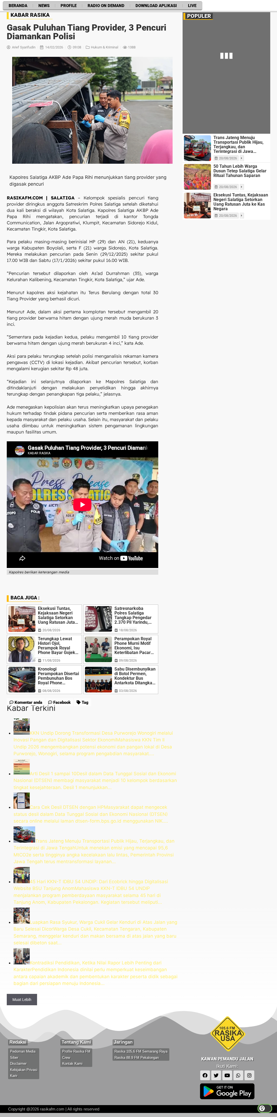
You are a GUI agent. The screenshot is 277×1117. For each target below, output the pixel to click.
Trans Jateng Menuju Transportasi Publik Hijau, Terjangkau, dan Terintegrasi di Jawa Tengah (238, 144)
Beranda (18, 5)
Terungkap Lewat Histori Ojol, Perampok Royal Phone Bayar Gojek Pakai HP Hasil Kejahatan (56, 645)
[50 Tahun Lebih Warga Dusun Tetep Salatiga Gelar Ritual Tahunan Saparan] (197, 177)
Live (192, 5)
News (44, 5)
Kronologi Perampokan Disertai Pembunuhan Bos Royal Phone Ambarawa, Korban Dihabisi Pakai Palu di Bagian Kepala (58, 676)
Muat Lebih (21, 999)
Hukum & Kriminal (104, 47)
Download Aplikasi (156, 5)
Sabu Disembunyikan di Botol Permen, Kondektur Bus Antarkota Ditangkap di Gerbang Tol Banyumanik (135, 676)
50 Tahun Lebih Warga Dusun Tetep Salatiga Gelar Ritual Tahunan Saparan (239, 171)
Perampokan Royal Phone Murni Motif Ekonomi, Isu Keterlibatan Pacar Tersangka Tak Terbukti (132, 645)
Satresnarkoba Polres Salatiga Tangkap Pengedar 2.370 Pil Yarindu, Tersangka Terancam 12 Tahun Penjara (135, 615)
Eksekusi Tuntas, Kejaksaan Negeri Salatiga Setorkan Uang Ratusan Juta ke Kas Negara (56, 615)
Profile (69, 5)
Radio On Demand (106, 5)
